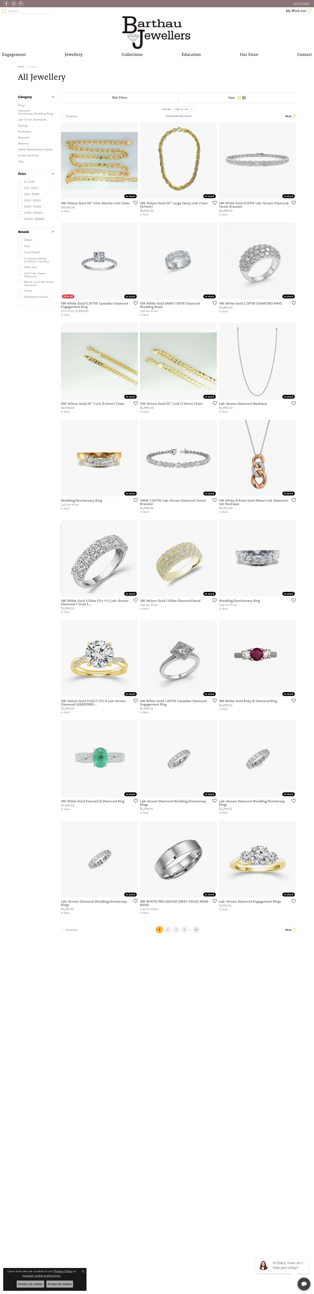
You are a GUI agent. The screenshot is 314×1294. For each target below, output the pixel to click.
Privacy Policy (63, 1271)
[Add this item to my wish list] (134, 202)
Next (288, 116)
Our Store (249, 54)
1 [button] (161, 930)
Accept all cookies (60, 1284)
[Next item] (133, 261)
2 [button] (168, 930)
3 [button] (176, 930)
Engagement (14, 54)
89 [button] (196, 930)
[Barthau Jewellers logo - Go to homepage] (157, 32)
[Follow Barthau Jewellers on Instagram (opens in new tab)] (13, 3)
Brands (23, 232)
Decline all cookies (30, 1284)
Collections (132, 54)
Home (21, 66)
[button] (301, 3)
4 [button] (184, 930)
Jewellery (73, 54)
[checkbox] (26, 182)
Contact (304, 54)
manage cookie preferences (41, 1275)
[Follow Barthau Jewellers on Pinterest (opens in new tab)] (20, 3)
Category (25, 97)
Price (22, 174)
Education (191, 54)
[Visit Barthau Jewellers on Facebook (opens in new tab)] (6, 3)
